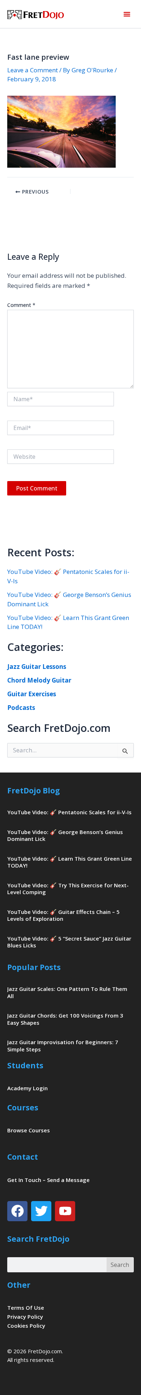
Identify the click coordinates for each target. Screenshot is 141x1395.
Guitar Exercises (31, 694)
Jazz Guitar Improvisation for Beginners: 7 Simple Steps (62, 1045)
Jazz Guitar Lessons (36, 666)
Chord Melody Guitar (39, 680)
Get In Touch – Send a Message (48, 1179)
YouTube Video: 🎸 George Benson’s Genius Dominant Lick (65, 835)
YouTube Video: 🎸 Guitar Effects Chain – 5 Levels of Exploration (63, 915)
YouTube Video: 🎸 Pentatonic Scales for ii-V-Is (69, 812)
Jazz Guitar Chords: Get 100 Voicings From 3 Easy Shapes (65, 1019)
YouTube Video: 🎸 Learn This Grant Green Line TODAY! (69, 862)
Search (120, 1265)
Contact (22, 1157)
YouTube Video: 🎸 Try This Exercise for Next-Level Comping (68, 889)
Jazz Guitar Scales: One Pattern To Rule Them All (67, 992)
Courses (22, 1107)
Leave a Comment (32, 70)
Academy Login (27, 1088)
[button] (126, 14)
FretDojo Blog (33, 790)
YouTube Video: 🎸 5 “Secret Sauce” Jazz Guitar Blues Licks (69, 942)
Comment (21, 305)
